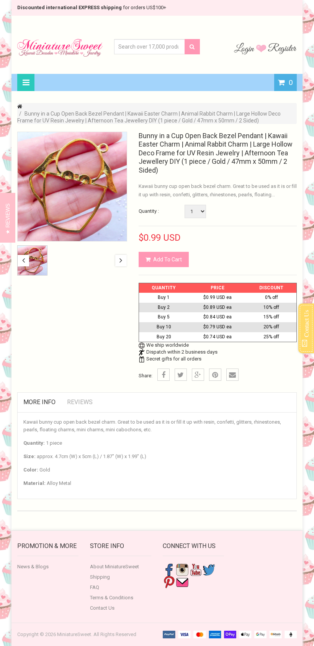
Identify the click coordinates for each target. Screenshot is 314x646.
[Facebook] (163, 375)
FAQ (94, 587)
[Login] (245, 48)
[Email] (232, 375)
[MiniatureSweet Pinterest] (169, 581)
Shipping (100, 577)
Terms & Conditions (111, 597)
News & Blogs (33, 566)
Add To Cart (167, 259)
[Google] (198, 375)
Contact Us (102, 608)
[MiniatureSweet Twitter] (209, 569)
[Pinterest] (215, 375)
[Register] (282, 48)
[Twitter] (181, 375)
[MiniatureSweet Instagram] (182, 569)
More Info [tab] (39, 402)
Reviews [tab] (80, 402)
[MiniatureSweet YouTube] (196, 569)
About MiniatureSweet (114, 566)
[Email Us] (182, 581)
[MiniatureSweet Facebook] (169, 569)
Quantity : (149, 211)
